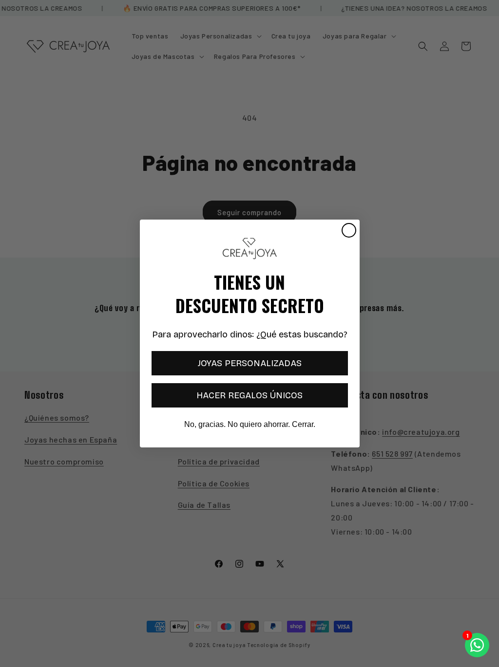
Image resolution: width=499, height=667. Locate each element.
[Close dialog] (349, 230)
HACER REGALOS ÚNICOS (249, 395)
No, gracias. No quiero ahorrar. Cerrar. (249, 424)
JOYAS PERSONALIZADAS (250, 363)
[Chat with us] (477, 645)
